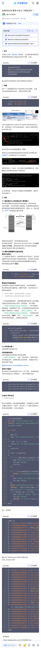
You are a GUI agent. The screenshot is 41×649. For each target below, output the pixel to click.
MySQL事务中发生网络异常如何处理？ (19, 35)
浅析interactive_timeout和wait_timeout (15, 365)
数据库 (4, 155)
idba (19, 23)
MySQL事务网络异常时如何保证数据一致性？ (21, 43)
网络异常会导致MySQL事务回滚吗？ (18, 39)
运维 (8, 54)
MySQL (14, 54)
